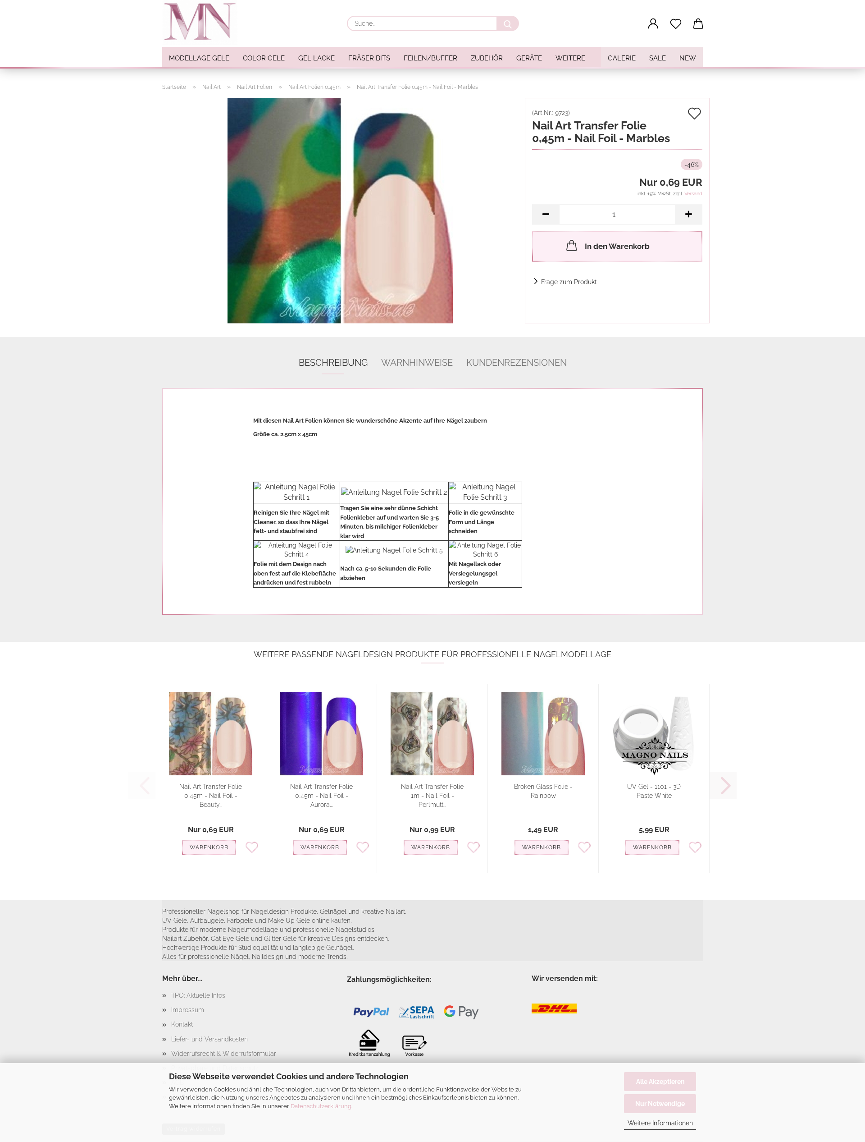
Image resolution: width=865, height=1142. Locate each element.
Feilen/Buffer (430, 58)
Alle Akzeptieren (660, 1081)
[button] (653, 24)
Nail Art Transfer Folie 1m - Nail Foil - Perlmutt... (432, 795)
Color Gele (264, 58)
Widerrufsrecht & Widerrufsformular (223, 1053)
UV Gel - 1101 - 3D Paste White (654, 791)
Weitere (570, 58)
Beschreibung (333, 362)
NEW (687, 58)
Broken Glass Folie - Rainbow (543, 791)
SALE (657, 58)
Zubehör (487, 58)
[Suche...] (507, 23)
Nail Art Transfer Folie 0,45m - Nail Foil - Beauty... (210, 795)
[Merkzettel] (676, 24)
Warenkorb (209, 847)
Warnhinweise (417, 362)
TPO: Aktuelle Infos (198, 995)
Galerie (622, 58)
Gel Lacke (316, 58)
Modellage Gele (199, 58)
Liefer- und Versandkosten (209, 1039)
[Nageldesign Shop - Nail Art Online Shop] (203, 22)
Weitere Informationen (660, 1123)
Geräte (529, 58)
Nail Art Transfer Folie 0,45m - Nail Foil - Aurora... (321, 795)
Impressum (187, 1009)
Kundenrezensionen (516, 362)
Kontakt (182, 1024)
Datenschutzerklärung (321, 1106)
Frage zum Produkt (569, 282)
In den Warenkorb (617, 246)
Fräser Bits (369, 58)
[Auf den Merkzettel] (252, 846)
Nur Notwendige (660, 1103)
